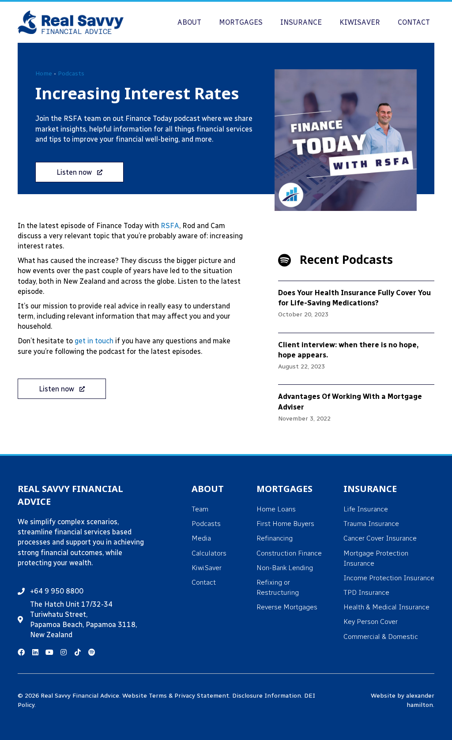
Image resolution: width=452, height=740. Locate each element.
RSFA (170, 226)
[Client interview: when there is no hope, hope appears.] (356, 359)
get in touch (94, 341)
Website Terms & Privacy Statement (175, 695)
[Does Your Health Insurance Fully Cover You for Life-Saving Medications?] (356, 307)
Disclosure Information (266, 695)
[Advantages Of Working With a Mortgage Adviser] (356, 410)
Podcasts (71, 73)
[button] (79, 172)
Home (43, 73)
